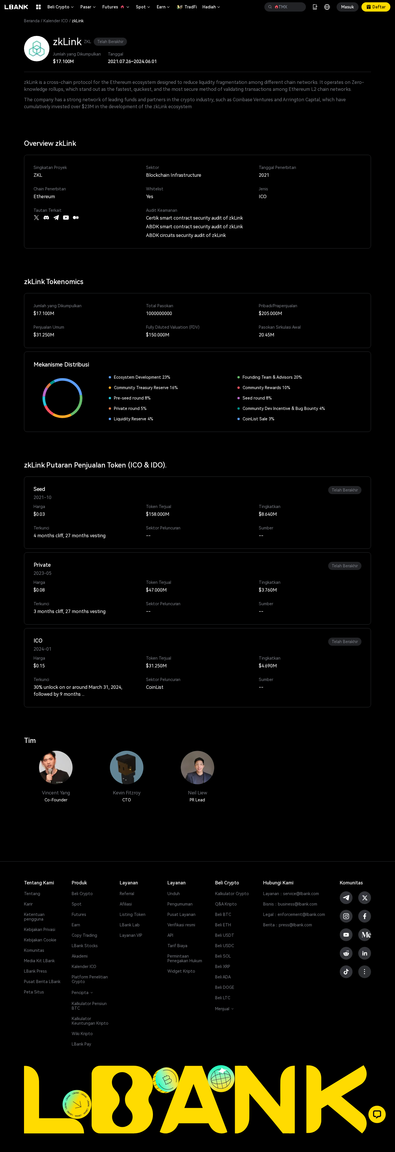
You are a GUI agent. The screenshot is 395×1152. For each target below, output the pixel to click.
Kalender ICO (55, 21)
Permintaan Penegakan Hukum (184, 958)
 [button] (270, 7)
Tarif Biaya (177, 945)
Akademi (80, 956)
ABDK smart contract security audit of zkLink (194, 226)
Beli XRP (222, 966)
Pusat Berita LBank (42, 981)
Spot (143, 7)
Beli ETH (223, 925)
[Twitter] (36, 217)
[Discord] (46, 217)
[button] (377, 1114)
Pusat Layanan (181, 914)
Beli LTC (222, 997)
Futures (116, 7)
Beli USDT (224, 935)
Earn (164, 7)
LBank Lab (130, 925)
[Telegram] (56, 217)
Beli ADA (223, 977)
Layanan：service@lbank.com (291, 893)
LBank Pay (81, 1044)
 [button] (299, 7)
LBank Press (35, 971)
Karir (28, 904)
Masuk (347, 7)
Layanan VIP (131, 935)
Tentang (32, 893)
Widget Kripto (181, 971)
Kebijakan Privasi (39, 929)
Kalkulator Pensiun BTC (89, 1006)
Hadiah (211, 7)
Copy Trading (84, 935)
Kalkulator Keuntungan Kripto (90, 1021)
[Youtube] (66, 217)
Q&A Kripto (226, 904)
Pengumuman (180, 904)
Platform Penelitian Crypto (90, 979)
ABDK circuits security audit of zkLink (186, 235)
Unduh (173, 893)
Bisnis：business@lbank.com (290, 904)
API (170, 935)
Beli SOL (223, 956)
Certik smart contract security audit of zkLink (194, 218)
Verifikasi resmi (181, 925)
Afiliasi (126, 904)
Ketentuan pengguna (34, 916)
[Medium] (76, 217)
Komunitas (34, 950)
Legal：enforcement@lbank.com (294, 914)
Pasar (88, 7)
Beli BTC (223, 914)
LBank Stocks (85, 945)
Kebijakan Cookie (40, 940)
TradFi (190, 7)
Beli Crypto (61, 7)
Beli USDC (224, 945)
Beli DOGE (224, 987)
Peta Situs (34, 992)
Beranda (32, 21)
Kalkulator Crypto (232, 893)
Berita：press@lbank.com (287, 925)
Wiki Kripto (82, 1033)
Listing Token (132, 914)
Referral (127, 893)
